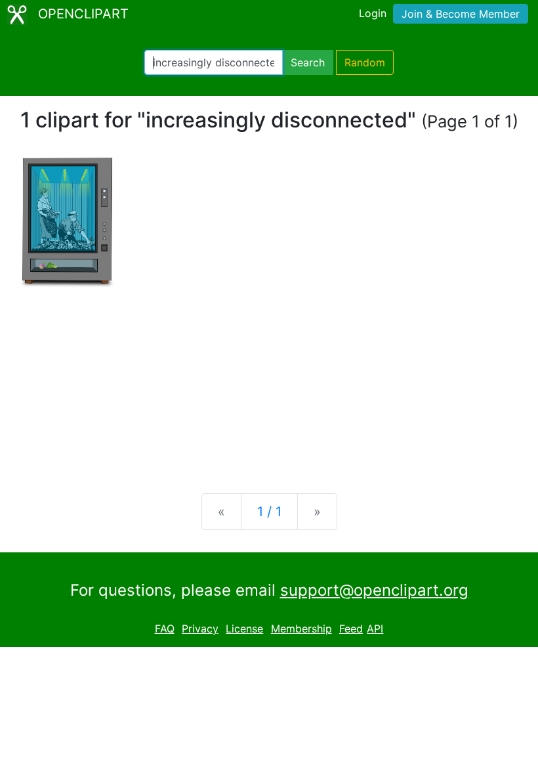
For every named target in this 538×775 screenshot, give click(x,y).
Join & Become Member (461, 13)
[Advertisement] (269, 380)
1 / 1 (269, 512)
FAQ (165, 628)
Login (372, 13)
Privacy (200, 628)
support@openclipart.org (374, 590)
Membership (301, 628)
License (244, 628)
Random (364, 62)
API (375, 628)
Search (308, 62)
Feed (351, 628)
